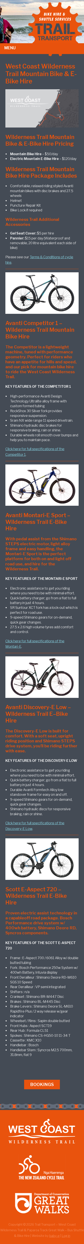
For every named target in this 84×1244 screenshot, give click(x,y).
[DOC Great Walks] (42, 1219)
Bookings (42, 1084)
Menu (10, 48)
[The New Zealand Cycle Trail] (42, 1183)
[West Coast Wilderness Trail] (42, 1147)
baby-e (54, 1236)
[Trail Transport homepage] (56, 55)
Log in (66, 1236)
